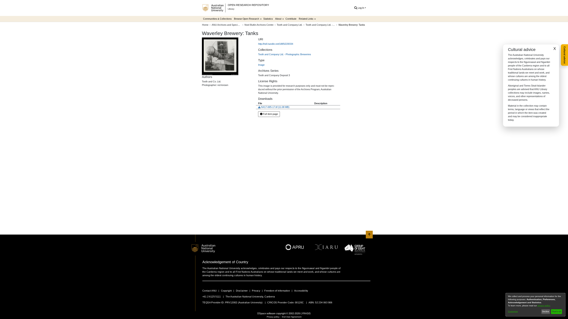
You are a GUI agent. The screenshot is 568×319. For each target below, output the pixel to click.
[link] (284, 54)
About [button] (278, 19)
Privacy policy (273, 317)
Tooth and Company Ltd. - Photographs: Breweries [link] (320, 25)
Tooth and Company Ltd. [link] (289, 25)
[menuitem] (247, 19)
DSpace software (266, 313)
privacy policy (544, 305)
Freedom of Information (277, 290)
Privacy (256, 290)
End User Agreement (291, 317)
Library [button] (231, 9)
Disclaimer (242, 290)
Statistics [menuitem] (268, 19)
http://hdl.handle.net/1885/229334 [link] (275, 44)
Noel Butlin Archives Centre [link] (259, 25)
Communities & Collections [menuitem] (217, 19)
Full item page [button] (270, 114)
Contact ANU (209, 290)
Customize (513, 311)
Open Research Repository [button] (248, 4)
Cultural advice (564, 55)
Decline (545, 311)
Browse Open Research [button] (246, 19)
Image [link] (261, 65)
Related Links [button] (306, 19)
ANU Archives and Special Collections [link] (226, 25)
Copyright (226, 290)
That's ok (556, 311)
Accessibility (301, 290)
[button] (356, 8)
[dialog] (535, 304)
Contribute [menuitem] (290, 19)
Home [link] (205, 25)
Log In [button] (361, 8)
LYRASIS (306, 313)
